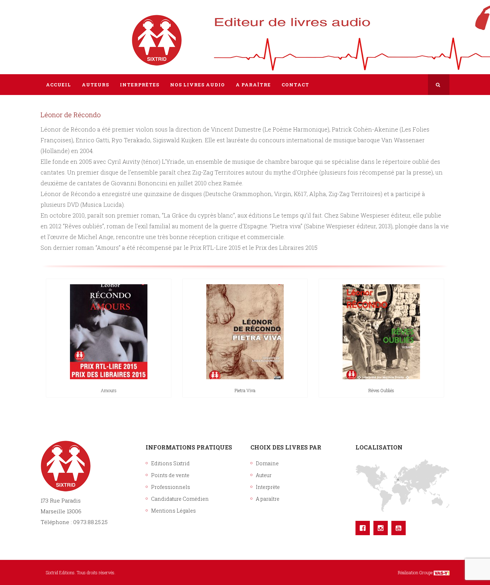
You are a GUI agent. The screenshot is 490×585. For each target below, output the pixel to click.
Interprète (268, 487)
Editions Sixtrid (170, 463)
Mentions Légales (173, 510)
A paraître (267, 498)
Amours (109, 390)
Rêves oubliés (381, 390)
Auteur (264, 475)
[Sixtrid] (66, 32)
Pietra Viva (245, 390)
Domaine (267, 463)
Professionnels (170, 487)
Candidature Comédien (180, 498)
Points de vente (170, 475)
